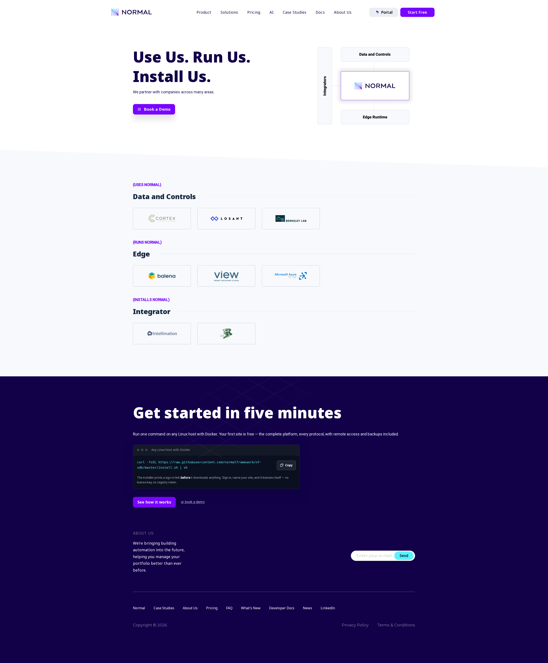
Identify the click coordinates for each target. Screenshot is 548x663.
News (307, 608)
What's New (251, 608)
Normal (139, 608)
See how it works (154, 502)
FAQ (229, 608)
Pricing (253, 12)
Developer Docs (281, 608)
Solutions (229, 12)
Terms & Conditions (396, 625)
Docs (320, 12)
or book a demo (192, 502)
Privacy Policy (355, 625)
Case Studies (294, 12)
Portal (387, 12)
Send (403, 555)
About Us (343, 12)
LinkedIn (328, 608)
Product (204, 12)
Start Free (417, 12)
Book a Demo (157, 109)
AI (272, 12)
